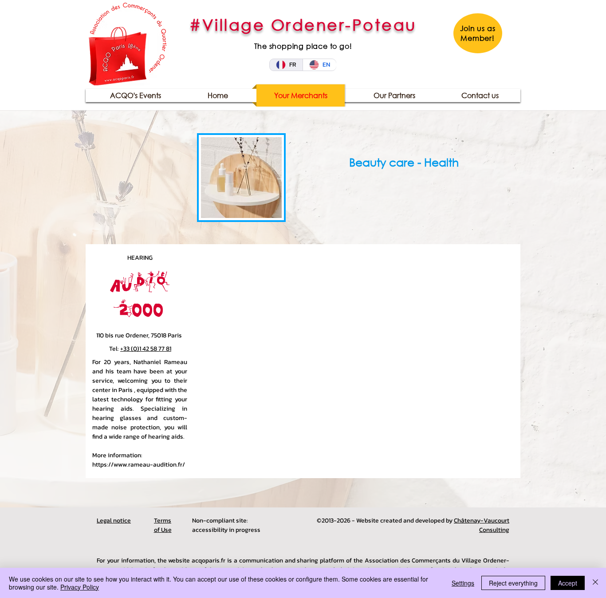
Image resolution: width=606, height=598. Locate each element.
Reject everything (513, 582)
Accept (567, 582)
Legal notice (114, 520)
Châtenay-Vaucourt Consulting (481, 525)
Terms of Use (163, 525)
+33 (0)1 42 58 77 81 (145, 348)
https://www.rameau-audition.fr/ (138, 464)
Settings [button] (463, 582)
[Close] (595, 583)
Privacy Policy (79, 586)
